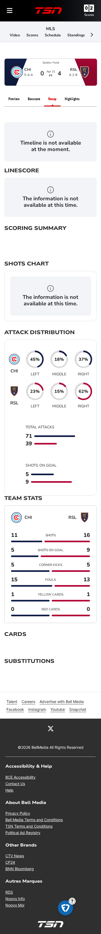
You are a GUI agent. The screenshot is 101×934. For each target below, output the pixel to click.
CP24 (10, 862)
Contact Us (15, 783)
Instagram (37, 709)
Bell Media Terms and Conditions (34, 819)
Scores (89, 15)
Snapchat (77, 709)
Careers (28, 701)
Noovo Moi (14, 905)
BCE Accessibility (20, 777)
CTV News (14, 855)
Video (15, 35)
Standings (76, 35)
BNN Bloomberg (19, 868)
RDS (9, 892)
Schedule (53, 35)
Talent (11, 701)
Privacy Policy (17, 813)
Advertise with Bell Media (62, 701)
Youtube (57, 709)
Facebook (15, 709)
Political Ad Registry (22, 832)
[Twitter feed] (50, 728)
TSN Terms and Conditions (29, 826)
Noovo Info (15, 898)
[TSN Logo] (48, 10)
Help (9, 790)
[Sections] (9, 10)
